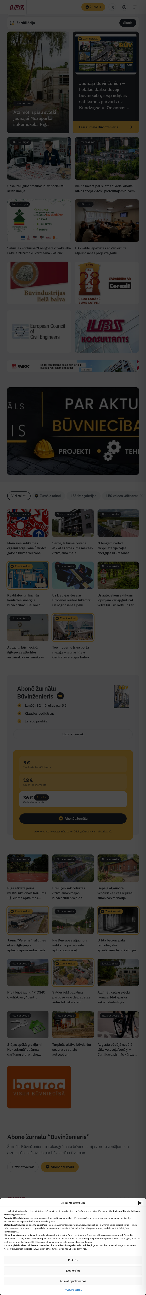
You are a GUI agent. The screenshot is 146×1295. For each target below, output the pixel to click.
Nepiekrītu (73, 1270)
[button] (140, 1203)
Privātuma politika (73, 1289)
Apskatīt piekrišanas (73, 1281)
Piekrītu (73, 1260)
